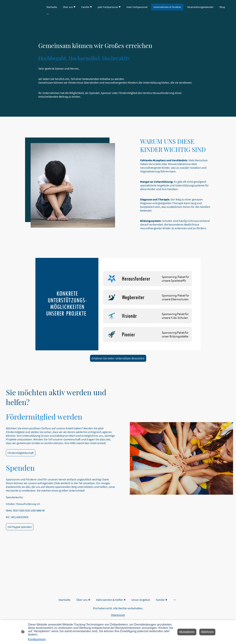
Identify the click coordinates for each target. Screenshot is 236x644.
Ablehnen (207, 631)
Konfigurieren (37, 639)
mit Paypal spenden (20, 527)
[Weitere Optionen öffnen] (47, 14)
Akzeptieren (187, 631)
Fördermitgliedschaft (21, 453)
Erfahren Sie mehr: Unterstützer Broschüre (118, 358)
